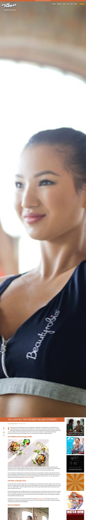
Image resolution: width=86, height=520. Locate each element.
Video (72, 3)
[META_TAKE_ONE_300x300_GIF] (75, 455)
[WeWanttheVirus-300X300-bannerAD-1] (75, 419)
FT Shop (81, 4)
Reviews (54, 3)
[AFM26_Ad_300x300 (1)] (75, 437)
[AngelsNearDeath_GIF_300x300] (75, 510)
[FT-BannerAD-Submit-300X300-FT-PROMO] (75, 474)
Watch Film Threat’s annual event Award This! (43, 0)
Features (64, 3)
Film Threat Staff (12, 423)
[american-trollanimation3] (75, 492)
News (68, 3)
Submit (75, 3)
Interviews (59, 3)
